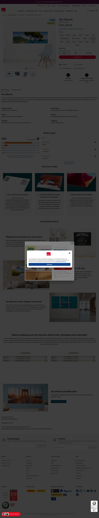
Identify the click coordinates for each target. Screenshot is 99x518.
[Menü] (97, 501)
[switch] (94, 510)
